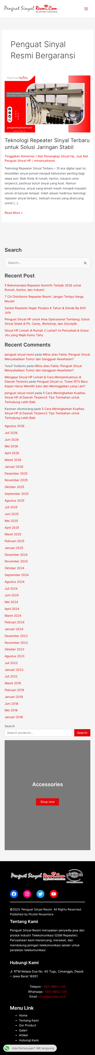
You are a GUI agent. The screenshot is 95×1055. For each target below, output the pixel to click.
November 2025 (16, 480)
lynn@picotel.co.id (53, 996)
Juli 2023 (11, 663)
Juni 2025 (12, 514)
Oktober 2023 (14, 649)
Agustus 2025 (14, 500)
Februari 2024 (15, 622)
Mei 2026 (11, 446)
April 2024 (12, 609)
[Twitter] (40, 894)
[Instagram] (27, 894)
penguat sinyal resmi (19, 354)
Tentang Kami (29, 1020)
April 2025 (12, 527)
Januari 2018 (14, 717)
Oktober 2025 (14, 487)
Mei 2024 (11, 602)
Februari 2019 (14, 690)
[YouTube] (54, 894)
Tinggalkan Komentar (20, 156)
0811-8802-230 (55, 986)
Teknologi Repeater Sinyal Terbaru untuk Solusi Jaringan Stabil (47, 143)
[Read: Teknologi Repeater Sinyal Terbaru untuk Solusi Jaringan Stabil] (47, 104)
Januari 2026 (14, 466)
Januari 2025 (14, 548)
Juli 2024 (11, 588)
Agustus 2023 (15, 656)
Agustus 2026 (15, 426)
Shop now (47, 802)
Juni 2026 (12, 439)
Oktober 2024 (14, 568)
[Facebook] (14, 894)
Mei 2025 (11, 521)
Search (10, 726)
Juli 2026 (11, 433)
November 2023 (16, 642)
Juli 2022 (11, 676)
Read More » (14, 212)
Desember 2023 (16, 636)
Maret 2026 (13, 460)
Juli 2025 (11, 507)
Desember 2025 (16, 473)
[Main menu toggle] (86, 8)
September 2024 (17, 575)
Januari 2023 (14, 670)
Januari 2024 (14, 629)
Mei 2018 (11, 710)
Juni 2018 (11, 703)
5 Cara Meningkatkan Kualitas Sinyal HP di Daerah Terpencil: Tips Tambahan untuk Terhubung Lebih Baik (45, 397)
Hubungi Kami (29, 1040)
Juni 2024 (12, 595)
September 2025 (16, 493)
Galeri (23, 1030)
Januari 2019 (14, 697)
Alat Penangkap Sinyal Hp (56, 156)
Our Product (27, 1025)
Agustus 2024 (15, 581)
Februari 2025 (14, 541)
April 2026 (12, 453)
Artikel (23, 1035)
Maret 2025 (13, 534)
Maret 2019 (13, 683)
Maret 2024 (13, 615)
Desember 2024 (16, 554)
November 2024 (16, 561)
